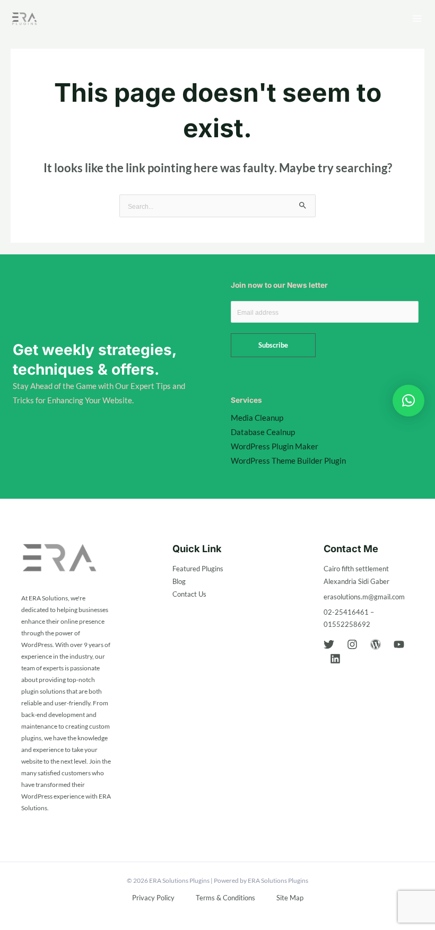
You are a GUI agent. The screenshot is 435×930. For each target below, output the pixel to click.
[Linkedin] (335, 658)
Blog (179, 581)
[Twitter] (329, 644)
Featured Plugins (197, 568)
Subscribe (273, 345)
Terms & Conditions (225, 897)
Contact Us (189, 594)
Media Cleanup (257, 417)
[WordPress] (375, 644)
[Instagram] (352, 644)
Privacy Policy (153, 897)
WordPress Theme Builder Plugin (288, 460)
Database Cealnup (263, 432)
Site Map (289, 897)
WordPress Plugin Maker (274, 446)
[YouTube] (399, 644)
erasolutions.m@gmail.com (364, 596)
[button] (408, 401)
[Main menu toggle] (417, 18)
